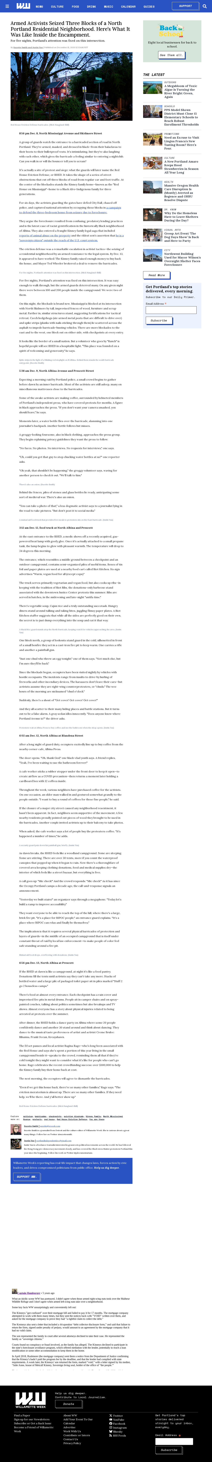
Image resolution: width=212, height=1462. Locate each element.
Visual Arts (172, 230)
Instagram (126, 1427)
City (167, 250)
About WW (70, 1415)
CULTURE (57, 6)
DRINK (91, 6)
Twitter (126, 1415)
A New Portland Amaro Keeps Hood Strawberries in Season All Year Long (181, 167)
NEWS (39, 6)
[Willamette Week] (23, 6)
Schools (169, 106)
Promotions (171, 134)
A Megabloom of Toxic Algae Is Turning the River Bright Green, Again (180, 91)
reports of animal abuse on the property (45, 235)
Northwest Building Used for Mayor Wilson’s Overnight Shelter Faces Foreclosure (182, 259)
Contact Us (70, 1439)
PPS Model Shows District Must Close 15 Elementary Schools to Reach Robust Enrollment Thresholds (181, 117)
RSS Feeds (125, 1435)
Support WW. (28, 1176)
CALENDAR (128, 6)
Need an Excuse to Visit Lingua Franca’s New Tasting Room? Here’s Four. (181, 143)
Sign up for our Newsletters (32, 1419)
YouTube (124, 1419)
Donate (72, 1404)
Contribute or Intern (76, 1435)
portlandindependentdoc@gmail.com (53, 1140)
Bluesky (122, 1431)
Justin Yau (37, 47)
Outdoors (170, 82)
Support (189, 6)
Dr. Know (170, 209)
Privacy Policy (72, 1443)
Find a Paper (22, 1415)
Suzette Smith (20, 47)
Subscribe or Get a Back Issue (32, 1423)
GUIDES (149, 6)
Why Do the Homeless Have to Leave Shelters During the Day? (181, 216)
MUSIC (108, 6)
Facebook (128, 1423)
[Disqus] (71, 1239)
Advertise (69, 1427)
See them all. (172, 55)
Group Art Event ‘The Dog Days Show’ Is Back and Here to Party (181, 237)
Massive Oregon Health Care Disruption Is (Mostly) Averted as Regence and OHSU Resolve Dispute (181, 193)
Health (168, 182)
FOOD (75, 6)
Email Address (156, 303)
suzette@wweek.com (50, 1126)
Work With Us (72, 1431)
